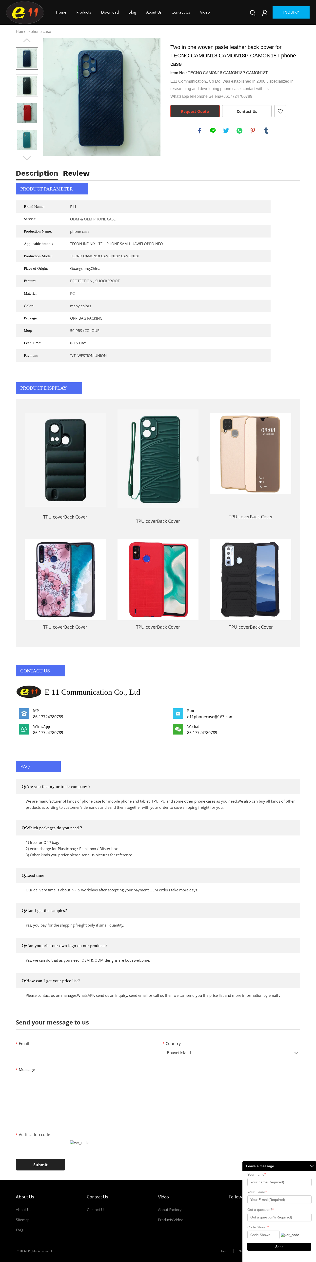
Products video (170, 1220)
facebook (199, 130)
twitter (226, 130)
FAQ (19, 1230)
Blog (132, 12)
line (213, 130)
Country (172, 1043)
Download (110, 12)
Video (205, 12)
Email (22, 1043)
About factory (169, 1210)
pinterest (253, 130)
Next (27, 158)
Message (25, 1069)
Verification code (33, 1134)
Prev (27, 40)
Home (61, 12)
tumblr (266, 130)
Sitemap (23, 1220)
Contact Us (181, 12)
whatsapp (239, 130)
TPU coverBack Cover (65, 517)
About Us (154, 12)
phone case (41, 31)
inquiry (291, 12)
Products (83, 12)
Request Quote (195, 111)
